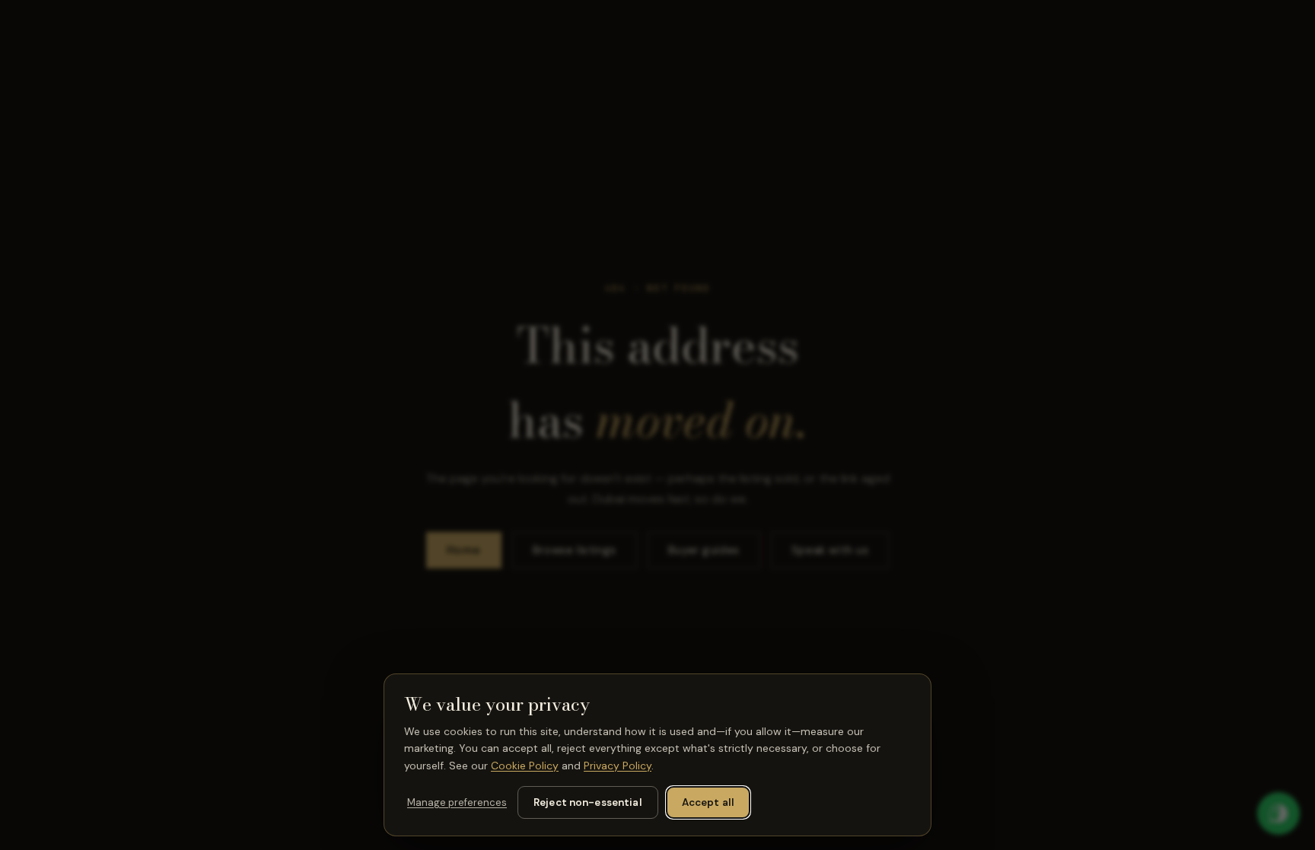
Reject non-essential (587, 802)
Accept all (708, 802)
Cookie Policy (525, 765)
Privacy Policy (617, 765)
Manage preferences (457, 802)
